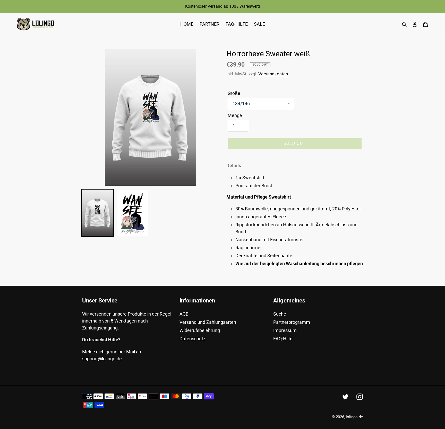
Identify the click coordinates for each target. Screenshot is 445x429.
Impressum (285, 330)
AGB (184, 314)
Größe (234, 93)
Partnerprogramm (291, 322)
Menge (235, 115)
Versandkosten (273, 73)
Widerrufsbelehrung (199, 330)
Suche (279, 314)
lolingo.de (354, 417)
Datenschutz (192, 338)
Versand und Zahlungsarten (207, 322)
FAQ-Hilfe (283, 338)
